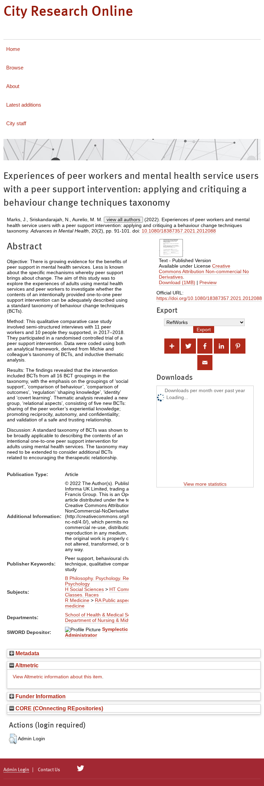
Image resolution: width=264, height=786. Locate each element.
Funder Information (40, 696)
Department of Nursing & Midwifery (103, 620)
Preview (208, 282)
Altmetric (26, 665)
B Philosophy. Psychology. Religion (102, 578)
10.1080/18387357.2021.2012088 (179, 231)
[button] (13, 739)
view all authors (123, 219)
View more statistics (205, 484)
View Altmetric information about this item (57, 676)
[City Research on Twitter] (80, 768)
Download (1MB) (177, 282)
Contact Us (49, 769)
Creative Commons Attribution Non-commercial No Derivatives (204, 271)
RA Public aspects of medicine (102, 603)
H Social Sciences (84, 589)
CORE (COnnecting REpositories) (58, 708)
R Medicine (77, 600)
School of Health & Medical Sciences (104, 614)
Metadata (26, 653)
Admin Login (16, 769)
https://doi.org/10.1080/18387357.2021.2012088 (209, 298)
